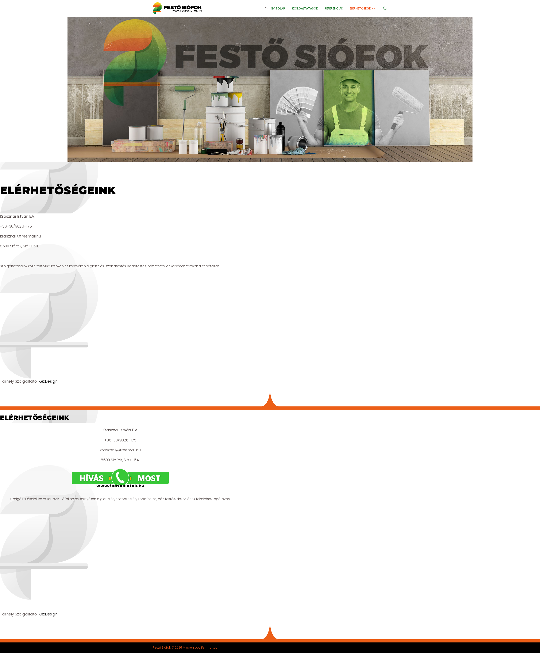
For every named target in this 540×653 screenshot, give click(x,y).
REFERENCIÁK (333, 8)
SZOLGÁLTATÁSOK (304, 8)
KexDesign (48, 381)
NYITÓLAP (278, 8)
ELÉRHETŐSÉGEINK (362, 8)
